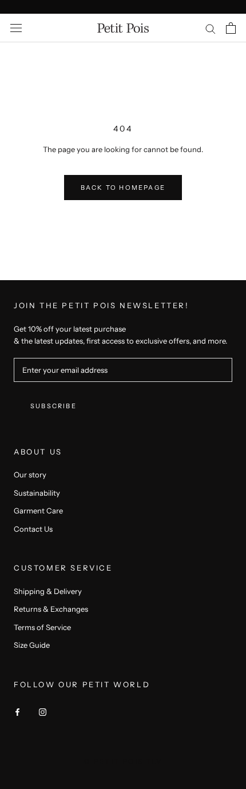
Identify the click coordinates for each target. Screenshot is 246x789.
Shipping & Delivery (48, 591)
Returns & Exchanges (51, 608)
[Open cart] (231, 28)
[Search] (210, 28)
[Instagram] (42, 712)
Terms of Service (42, 627)
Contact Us (33, 528)
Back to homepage (123, 188)
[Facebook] (17, 712)
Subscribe (53, 406)
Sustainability (37, 492)
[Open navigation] (16, 28)
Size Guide (32, 644)
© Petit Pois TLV (123, 761)
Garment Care (38, 510)
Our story (30, 474)
